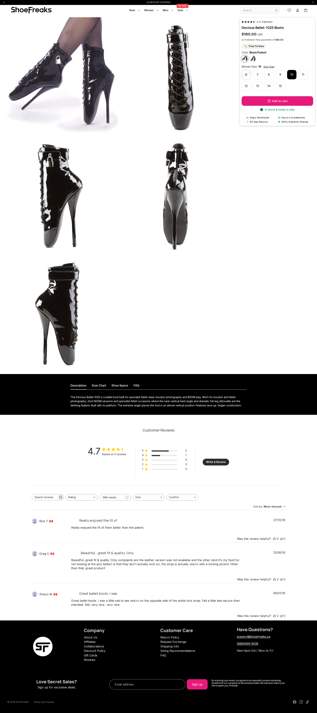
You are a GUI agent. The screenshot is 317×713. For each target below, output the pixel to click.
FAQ (163, 655)
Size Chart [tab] (99, 385)
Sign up (197, 684)
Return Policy (169, 637)
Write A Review (216, 461)
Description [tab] (78, 385)
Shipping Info (169, 646)
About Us (90, 637)
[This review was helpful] (274, 579)
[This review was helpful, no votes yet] (274, 539)
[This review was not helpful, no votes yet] (281, 539)
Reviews (89, 660)
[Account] (298, 10)
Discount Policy (94, 651)
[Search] (276, 10)
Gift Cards (90, 655)
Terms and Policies (43, 702)
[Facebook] (294, 702)
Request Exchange (173, 642)
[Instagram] (301, 702)
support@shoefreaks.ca (253, 636)
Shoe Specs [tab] (120, 385)
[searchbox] (44, 497)
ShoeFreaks (22, 702)
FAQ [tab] (136, 385)
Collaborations (94, 646)
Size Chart (268, 66)
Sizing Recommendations (177, 651)
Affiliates (90, 642)
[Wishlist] (289, 10)
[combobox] (82, 497)
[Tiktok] (307, 702)
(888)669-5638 (247, 643)
